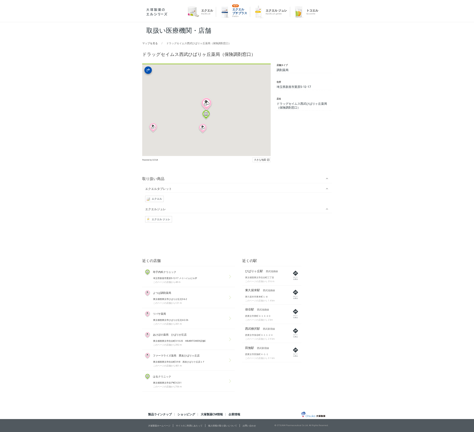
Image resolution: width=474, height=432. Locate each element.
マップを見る (150, 43)
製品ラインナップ (160, 414)
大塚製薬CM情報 (212, 414)
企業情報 (234, 414)
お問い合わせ (249, 425)
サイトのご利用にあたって (189, 425)
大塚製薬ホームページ (159, 425)
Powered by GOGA (150, 160)
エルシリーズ (156, 12)
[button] (237, 178)
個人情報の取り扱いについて (222, 425)
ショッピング (186, 414)
